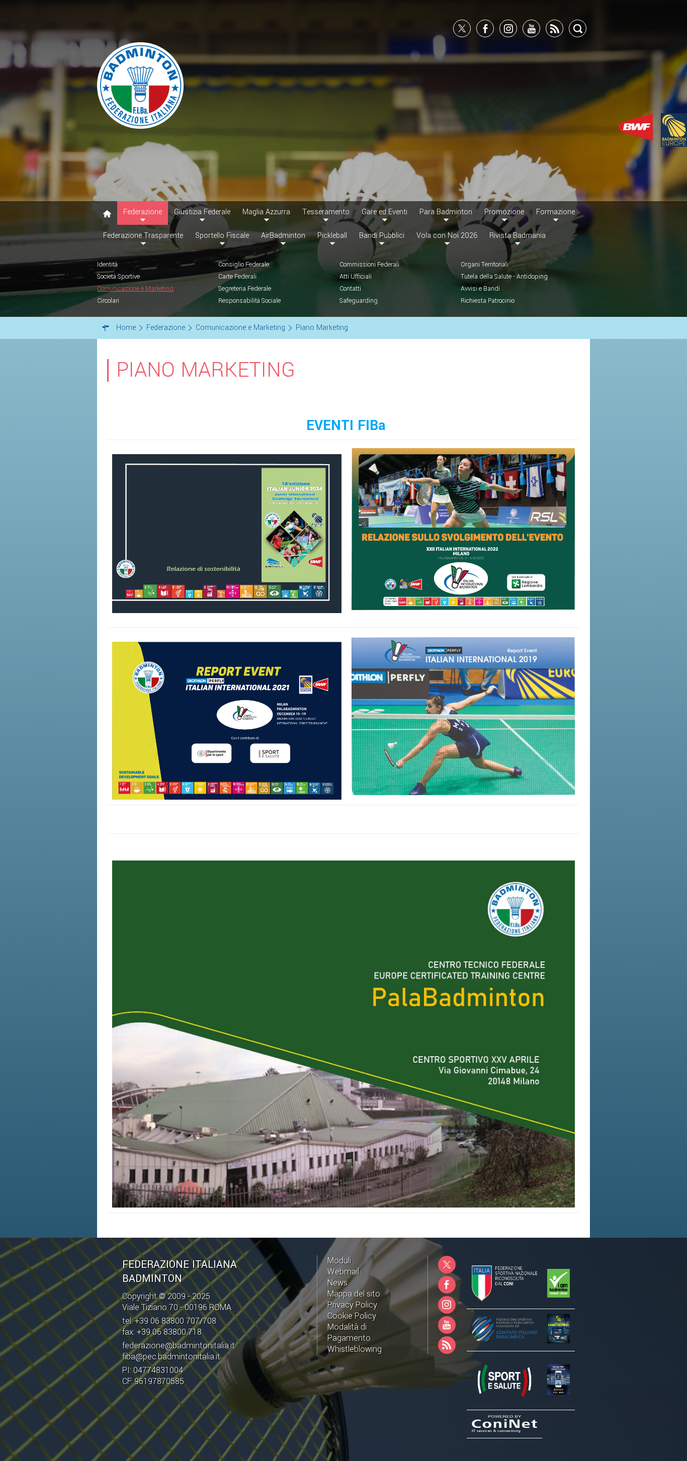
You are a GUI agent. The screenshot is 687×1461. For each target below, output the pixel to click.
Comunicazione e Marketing (135, 288)
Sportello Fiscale (222, 235)
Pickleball (332, 235)
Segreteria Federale (244, 288)
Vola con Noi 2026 (446, 235)
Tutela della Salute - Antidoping (504, 276)
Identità (107, 264)
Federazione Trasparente (143, 235)
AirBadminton (283, 235)
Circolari (108, 300)
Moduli (339, 1260)
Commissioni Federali (369, 264)
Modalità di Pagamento (349, 1332)
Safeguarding (358, 300)
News (337, 1282)
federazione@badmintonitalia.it (178, 1345)
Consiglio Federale (243, 264)
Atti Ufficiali (355, 276)
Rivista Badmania (517, 235)
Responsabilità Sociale (249, 300)
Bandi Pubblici (381, 235)
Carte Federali (237, 276)
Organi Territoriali (484, 264)
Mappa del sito (353, 1294)
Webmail (343, 1271)
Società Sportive (118, 276)
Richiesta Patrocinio (487, 300)
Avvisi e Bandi (480, 288)
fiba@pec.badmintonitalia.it (171, 1356)
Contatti (350, 288)
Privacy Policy (352, 1305)
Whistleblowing (354, 1349)
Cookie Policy (351, 1316)
